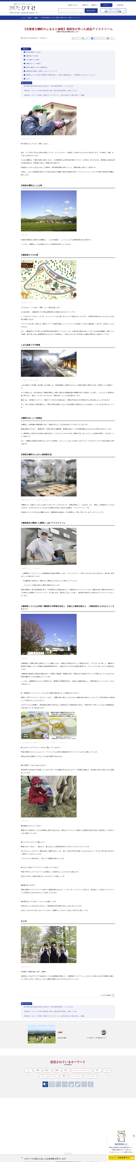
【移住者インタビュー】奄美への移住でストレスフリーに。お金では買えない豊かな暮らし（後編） (54, 95)
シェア (86, 38)
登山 (66, 1070)
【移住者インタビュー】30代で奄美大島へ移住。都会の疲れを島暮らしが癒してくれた (50, 90)
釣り (97, 1070)
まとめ (28, 78)
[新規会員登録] (121, 1160)
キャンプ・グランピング (81, 1070)
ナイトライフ (90, 1076)
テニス (43, 1076)
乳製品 (91, 1084)
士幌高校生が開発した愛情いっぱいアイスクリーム (41, 71)
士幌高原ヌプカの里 (32, 56)
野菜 (78, 1084)
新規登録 (120, 5)
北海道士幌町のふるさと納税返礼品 (36, 67)
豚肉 (52, 1084)
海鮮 (65, 1084)
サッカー (54, 1076)
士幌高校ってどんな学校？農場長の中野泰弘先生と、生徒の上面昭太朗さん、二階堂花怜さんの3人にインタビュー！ (62, 75)
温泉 (37, 1070)
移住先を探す (91, 10)
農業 (56, 1070)
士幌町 (36, 17)
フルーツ (84, 1084)
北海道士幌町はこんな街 (33, 52)
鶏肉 (58, 1084)
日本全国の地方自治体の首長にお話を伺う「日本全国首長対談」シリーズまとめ (48, 86)
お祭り (47, 1070)
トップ (23, 17)
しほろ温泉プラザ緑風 (32, 59)
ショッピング (76, 1076)
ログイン (106, 5)
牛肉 (45, 1084)
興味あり (94, 5)
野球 (64, 1076)
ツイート (77, 38)
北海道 (29, 17)
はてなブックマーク (99, 38)
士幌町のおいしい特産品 (33, 63)
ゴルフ (107, 1070)
